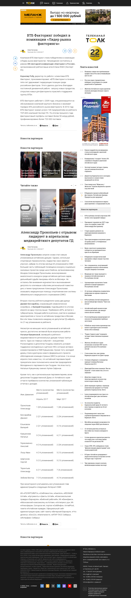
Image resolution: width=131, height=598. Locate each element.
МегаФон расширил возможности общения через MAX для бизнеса (97, 423)
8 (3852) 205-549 (91, 579)
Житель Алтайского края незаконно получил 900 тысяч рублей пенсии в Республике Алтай (96, 346)
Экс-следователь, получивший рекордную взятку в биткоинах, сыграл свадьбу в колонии (96, 267)
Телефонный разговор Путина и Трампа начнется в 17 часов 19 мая (67, 214)
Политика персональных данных (97, 588)
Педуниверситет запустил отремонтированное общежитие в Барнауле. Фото (97, 416)
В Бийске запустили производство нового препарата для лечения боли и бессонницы (97, 328)
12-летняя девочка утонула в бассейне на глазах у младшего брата (96, 431)
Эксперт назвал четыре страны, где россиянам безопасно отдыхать (96, 169)
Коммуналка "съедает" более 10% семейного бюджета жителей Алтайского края (97, 161)
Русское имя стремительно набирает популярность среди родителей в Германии (96, 82)
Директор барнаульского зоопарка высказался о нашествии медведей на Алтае (97, 178)
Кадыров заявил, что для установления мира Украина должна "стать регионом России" (29, 209)
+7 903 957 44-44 (91, 571)
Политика (89, 3)
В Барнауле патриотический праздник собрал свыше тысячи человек (97, 259)
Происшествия (74, 3)
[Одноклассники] (75, 51)
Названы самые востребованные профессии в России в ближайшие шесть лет (97, 74)
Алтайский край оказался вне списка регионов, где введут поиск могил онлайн (96, 310)
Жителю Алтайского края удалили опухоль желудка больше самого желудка (97, 91)
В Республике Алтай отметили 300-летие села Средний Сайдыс (98, 217)
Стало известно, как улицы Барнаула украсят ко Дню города (97, 354)
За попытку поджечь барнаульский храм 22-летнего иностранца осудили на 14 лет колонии (96, 406)
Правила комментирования (96, 592)
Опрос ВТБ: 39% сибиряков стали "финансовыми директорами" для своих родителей (97, 448)
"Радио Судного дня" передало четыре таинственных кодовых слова (96, 336)
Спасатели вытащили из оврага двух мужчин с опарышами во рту (97, 203)
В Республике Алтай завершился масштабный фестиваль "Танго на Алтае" (97, 302)
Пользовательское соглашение (97, 590)
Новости (46, 3)
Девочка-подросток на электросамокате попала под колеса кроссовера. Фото (95, 379)
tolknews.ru (91, 549)
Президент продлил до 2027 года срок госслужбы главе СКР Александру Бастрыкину (97, 224)
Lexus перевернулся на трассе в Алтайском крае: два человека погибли (96, 396)
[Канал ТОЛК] (55, 125)
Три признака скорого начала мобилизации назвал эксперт (96, 464)
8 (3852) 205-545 (91, 577)
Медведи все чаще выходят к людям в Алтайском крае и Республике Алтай (95, 276)
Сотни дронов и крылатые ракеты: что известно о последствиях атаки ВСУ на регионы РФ (97, 439)
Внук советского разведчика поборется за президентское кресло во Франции (95, 250)
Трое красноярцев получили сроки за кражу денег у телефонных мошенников (97, 241)
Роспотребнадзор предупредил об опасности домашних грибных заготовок (97, 319)
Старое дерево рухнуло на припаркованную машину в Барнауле (95, 233)
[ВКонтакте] (69, 51)
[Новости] (43, 125)
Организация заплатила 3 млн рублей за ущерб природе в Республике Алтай (96, 285)
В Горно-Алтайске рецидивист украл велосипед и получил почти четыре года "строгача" (97, 457)
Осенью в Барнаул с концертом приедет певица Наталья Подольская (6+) (96, 362)
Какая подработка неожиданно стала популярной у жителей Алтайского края (96, 152)
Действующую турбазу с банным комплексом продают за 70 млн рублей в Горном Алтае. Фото (97, 388)
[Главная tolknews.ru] (30, 3)
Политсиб (30, 52)
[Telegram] (64, 51)
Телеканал (59, 3)
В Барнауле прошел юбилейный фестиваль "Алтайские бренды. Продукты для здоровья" (96, 195)
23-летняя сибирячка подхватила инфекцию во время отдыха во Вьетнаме (97, 293)
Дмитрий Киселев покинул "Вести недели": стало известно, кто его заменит (97, 370)
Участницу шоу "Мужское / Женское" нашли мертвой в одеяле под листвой (98, 186)
